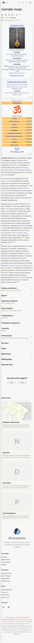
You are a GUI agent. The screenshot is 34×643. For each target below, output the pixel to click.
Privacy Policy (5, 595)
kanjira (12, 265)
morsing (17, 265)
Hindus (14, 116)
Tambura (15, 73)
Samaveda (4, 186)
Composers (13, 75)
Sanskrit (4, 175)
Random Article (5, 562)
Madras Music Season (17, 277)
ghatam (6, 265)
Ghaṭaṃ (18, 69)
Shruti (6, 92)
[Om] (17, 113)
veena (30, 265)
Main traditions (14, 121)
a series (18, 101)
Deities (14, 124)
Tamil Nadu (17, 170)
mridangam (28, 256)
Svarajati (12, 60)
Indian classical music (17, 82)
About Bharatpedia (6, 589)
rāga (7, 211)
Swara (11, 92)
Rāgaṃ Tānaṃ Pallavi (15, 62)
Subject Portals (5, 559)
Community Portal (6, 573)
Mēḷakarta (24, 54)
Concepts (14, 127)
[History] (6, 15)
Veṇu (19, 66)
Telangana (27, 170)
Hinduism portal (17, 152)
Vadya (19, 94)
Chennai (4, 273)
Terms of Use (5, 597)
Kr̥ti (22, 60)
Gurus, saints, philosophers (14, 136)
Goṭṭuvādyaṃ (12, 68)
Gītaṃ (7, 60)
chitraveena (8, 268)
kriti (22, 225)
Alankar (16, 92)
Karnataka (4, 170)
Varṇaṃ (18, 60)
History (19, 116)
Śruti (7, 54)
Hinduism (17, 103)
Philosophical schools (14, 133)
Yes (12, 382)
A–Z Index (4, 557)
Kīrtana (26, 60)
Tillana (23, 62)
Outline (17, 150)
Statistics (4, 564)
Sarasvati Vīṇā (13, 66)
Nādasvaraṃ (25, 66)
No (22, 382)
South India (16, 165)
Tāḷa (19, 54)
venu (22, 265)
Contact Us (4, 592)
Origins (14, 118)
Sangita (15, 94)
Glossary (21, 75)
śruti (15, 206)
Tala (28, 92)
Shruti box (22, 73)
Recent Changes (6, 576)
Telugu (27, 172)
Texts (14, 139)
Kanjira (29, 69)
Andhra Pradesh (23, 167)
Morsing (24, 69)
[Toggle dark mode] (19, 2)
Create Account (5, 581)
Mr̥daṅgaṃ (12, 69)
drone (24, 258)
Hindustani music (17, 88)
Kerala (11, 170)
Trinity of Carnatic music (19, 233)
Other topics (14, 145)
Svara (11, 54)
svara (8, 209)
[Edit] (2, 15)
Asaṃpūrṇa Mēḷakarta (17, 56)
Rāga (15, 54)
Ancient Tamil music (12, 87)
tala (5, 213)
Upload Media (5, 578)
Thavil (17, 71)
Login (30, 2)
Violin (24, 68)
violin (26, 253)
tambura (8, 258)
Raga (20, 92)
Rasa (24, 92)
